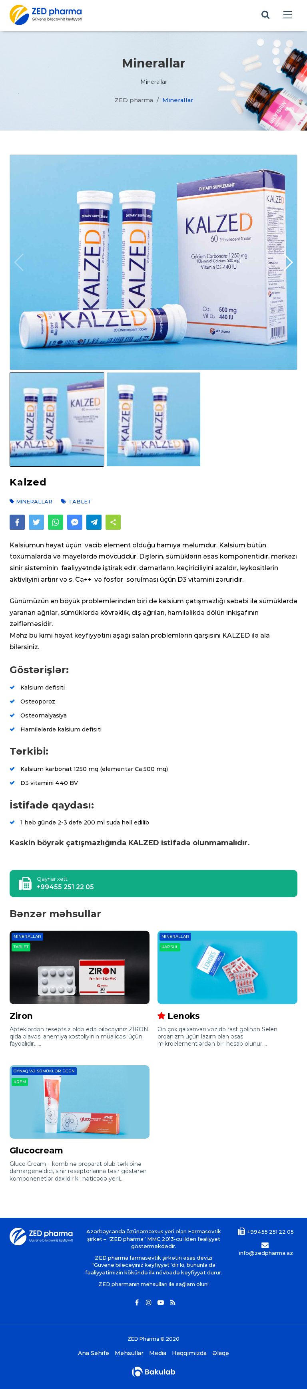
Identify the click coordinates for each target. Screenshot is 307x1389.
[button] (287, 262)
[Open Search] (265, 15)
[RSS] (172, 1303)
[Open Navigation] (287, 15)
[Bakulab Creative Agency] (153, 1372)
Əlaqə (220, 1353)
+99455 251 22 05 (65, 887)
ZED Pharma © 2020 (153, 1339)
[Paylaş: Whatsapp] (55, 522)
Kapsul (169, 946)
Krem (20, 1081)
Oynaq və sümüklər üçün (44, 1071)
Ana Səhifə (93, 1353)
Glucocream (36, 1150)
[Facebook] (137, 1303)
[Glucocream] (80, 1102)
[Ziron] (80, 967)
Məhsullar (129, 1353)
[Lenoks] (227, 967)
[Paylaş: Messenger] (74, 522)
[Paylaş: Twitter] (36, 522)
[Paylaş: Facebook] (17, 522)
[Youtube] (160, 1303)
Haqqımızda (189, 1353)
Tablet (21, 946)
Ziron (21, 1016)
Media (157, 1353)
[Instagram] (149, 1303)
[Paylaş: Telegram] (94, 522)
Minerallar (27, 936)
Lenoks (183, 1016)
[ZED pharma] (46, 15)
